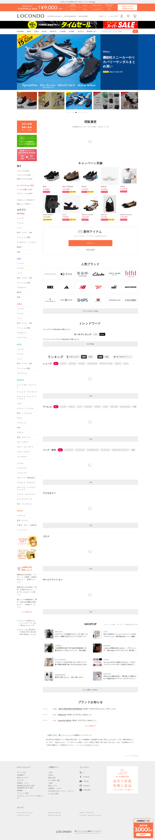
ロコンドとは (21, 772)
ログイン (90, 243)
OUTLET (54, 16)
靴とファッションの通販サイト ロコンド (30, 16)
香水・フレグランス (24, 504)
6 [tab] (82, 112)
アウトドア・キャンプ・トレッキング (27, 398)
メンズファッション (23, 815)
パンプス (63, 363)
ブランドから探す (23, 171)
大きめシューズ (26, 200)
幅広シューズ (24, 204)
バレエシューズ (92, 363)
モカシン (118, 363)
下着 (134, 406)
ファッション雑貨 (23, 237)
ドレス (105, 406)
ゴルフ (19, 403)
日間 (90, 357)
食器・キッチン (23, 520)
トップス (63, 406)
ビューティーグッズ (24, 499)
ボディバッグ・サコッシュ (120, 450)
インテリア (21, 515)
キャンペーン (127, 7)
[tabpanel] (77, 100)
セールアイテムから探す (25, 185)
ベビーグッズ (22, 337)
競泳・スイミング (23, 437)
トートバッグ (80, 450)
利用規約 (20, 790)
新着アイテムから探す (25, 179)
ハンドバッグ (69, 450)
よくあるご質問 (113, 16)
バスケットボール (23, 452)
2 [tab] (70, 112)
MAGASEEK (83, 16)
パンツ (80, 406)
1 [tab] (67, 112)
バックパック (105, 450)
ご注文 (50, 772)
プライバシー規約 (23, 793)
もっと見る (90, 690)
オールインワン (125, 406)
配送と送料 (51, 778)
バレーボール (22, 456)
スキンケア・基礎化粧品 (26, 478)
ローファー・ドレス (106, 363)
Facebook (86, 777)
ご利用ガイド (102, 16)
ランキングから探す (24, 175)
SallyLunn (62, 715)
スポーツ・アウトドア (86, 813)
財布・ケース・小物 (24, 232)
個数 (107, 357)
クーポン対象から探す (25, 189)
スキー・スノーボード (25, 447)
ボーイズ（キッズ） (54, 815)
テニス (19, 418)
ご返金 (50, 783)
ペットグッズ (22, 530)
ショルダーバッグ (92, 450)
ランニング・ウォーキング (27, 392)
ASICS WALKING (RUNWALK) (70, 709)
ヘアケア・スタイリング (26, 494)
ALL (56, 363)
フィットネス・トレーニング (27, 386)
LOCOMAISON (70, 16)
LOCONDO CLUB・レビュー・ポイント (61, 791)
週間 (84, 357)
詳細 (93, 2)
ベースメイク (22, 473)
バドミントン (22, 423)
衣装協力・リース (23, 783)
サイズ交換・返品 (54, 780)
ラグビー (20, 432)
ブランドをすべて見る (90, 311)
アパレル (20, 223)
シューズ (20, 218)
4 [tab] (76, 112)
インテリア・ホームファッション (90, 815)
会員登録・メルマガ (54, 788)
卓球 (18, 428)
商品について (52, 786)
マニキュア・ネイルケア (26, 482)
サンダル (81, 363)
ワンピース (88, 406)
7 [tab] (85, 112)
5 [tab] (79, 112)
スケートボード (23, 442)
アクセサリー (22, 287)
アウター (97, 406)
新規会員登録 (90, 249)
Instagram (86, 785)
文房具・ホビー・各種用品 (27, 525)
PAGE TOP (131, 755)
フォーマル (114, 406)
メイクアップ (22, 468)
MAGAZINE (87, 790)
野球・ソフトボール (24, 413)
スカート (71, 406)
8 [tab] (87, 112)
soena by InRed (64, 720)
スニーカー (72, 363)
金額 (100, 357)
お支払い (51, 775)
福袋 (18, 252)
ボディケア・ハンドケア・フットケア (27, 488)
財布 (133, 450)
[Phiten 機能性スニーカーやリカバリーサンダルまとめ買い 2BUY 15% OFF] (77, 89)
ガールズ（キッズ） (54, 813)
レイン (126, 363)
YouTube (86, 781)
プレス (19, 780)
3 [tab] (73, 112)
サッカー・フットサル (25, 408)
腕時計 (19, 247)
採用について (21, 778)
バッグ (19, 228)
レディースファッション (25, 813)
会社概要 (20, 775)
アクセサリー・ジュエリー (27, 242)
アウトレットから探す (25, 193)
